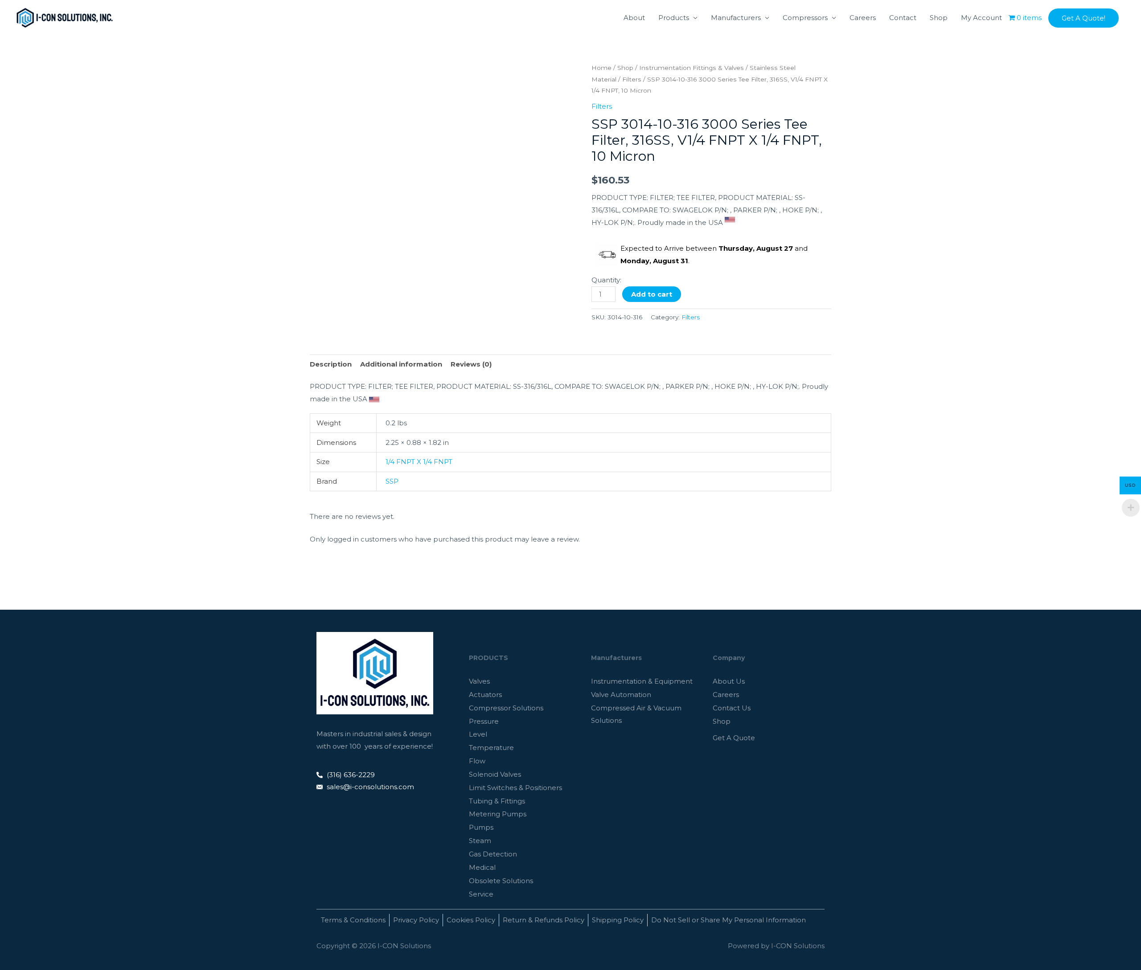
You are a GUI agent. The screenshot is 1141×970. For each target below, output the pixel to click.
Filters (631, 79)
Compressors (805, 17)
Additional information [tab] (401, 364)
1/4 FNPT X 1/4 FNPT (419, 461)
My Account (981, 17)
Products (673, 17)
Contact (902, 17)
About (634, 17)
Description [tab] (331, 364)
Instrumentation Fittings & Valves (691, 67)
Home (601, 67)
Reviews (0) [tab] (471, 364)
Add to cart (651, 294)
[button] (1083, 18)
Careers (863, 17)
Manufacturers (736, 17)
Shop (939, 17)
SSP (392, 481)
